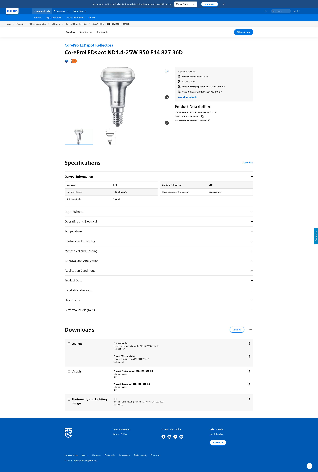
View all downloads (187, 96)
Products (38, 17)
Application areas (54, 17)
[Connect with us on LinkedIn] (169, 437)
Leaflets (77, 343)
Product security (140, 455)
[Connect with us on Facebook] (163, 437)
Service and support (75, 17)
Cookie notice (110, 455)
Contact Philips (120, 434)
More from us (79, 11)
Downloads (102, 32)
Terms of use (155, 455)
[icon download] (248, 343)
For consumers (60, 11)
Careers (85, 455)
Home (8, 24)
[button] (69, 97)
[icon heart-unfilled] (266, 11)
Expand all (248, 162)
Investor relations (71, 455)
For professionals (42, 11)
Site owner (96, 455)
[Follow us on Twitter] (175, 437)
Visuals (76, 371)
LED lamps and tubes (37, 24)
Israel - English (216, 434)
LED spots (56, 24)
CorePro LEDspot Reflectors (76, 24)
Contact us (218, 442)
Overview (70, 32)
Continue (209, 4)
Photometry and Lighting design (89, 401)
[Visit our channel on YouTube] (181, 437)
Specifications (86, 32)
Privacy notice (124, 455)
